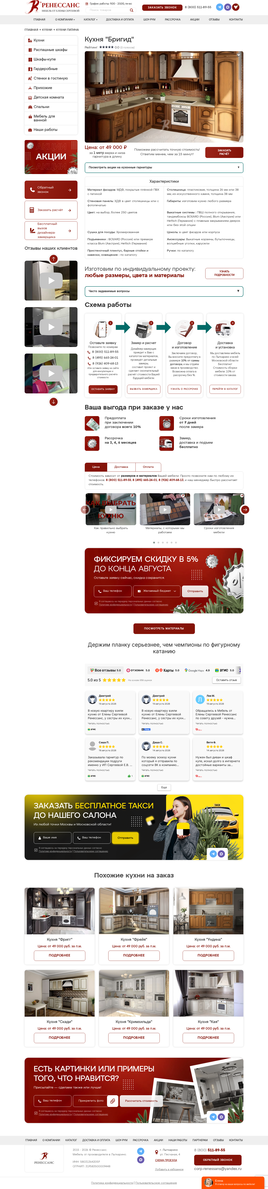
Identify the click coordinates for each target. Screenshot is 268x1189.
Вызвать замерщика (144, 389)
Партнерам (200, 1140)
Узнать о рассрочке (184, 389)
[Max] (227, 7)
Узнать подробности (224, 273)
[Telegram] (219, 7)
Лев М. (211, 695)
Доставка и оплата (120, 19)
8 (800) (209, 1150)
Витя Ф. (211, 742)
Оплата (148, 467)
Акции (194, 19)
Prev (53, 258)
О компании (64, 19)
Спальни (41, 107)
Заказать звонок (162, 7)
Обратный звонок (218, 1160)
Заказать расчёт (224, 152)
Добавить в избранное (169, 1169)
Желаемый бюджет (157, 591)
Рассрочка (172, 19)
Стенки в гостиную (51, 78)
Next (53, 401)
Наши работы (45, 130)
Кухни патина (67, 30)
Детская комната (49, 97)
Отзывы (214, 19)
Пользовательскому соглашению (151, 605)
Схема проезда (166, 1160)
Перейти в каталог (225, 389)
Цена (96, 467)
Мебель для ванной (44, 118)
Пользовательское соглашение (156, 1183)
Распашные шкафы (50, 50)
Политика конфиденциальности (112, 1183)
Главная (39, 19)
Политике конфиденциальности (115, 605)
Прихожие (43, 88)
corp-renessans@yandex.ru (218, 1169)
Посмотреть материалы (164, 628)
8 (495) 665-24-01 (198, 2)
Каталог (89, 19)
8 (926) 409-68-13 (198, 12)
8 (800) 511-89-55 (198, 7)
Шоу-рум (149, 19)
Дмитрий (159, 695)
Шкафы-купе (45, 59)
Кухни (47, 30)
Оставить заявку (103, 389)
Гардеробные (46, 69)
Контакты (236, 19)
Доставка (121, 467)
